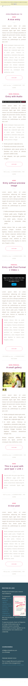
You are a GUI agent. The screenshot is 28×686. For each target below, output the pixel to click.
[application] (14, 102)
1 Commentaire (16, 85)
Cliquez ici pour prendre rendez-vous (13, 665)
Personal (16, 94)
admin (14, 87)
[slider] (24, 102)
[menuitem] (8, 683)
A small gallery (14, 367)
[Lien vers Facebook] (23, 682)
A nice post (14, 506)
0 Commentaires (16, 171)
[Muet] (20, 102)
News (14, 17)
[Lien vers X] (21, 682)
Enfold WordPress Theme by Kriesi (17, 680)
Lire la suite (14, 77)
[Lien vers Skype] (25, 682)
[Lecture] (3, 102)
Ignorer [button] (15, 4)
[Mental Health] (14, 380)
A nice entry (14, 19)
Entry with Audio (14, 96)
